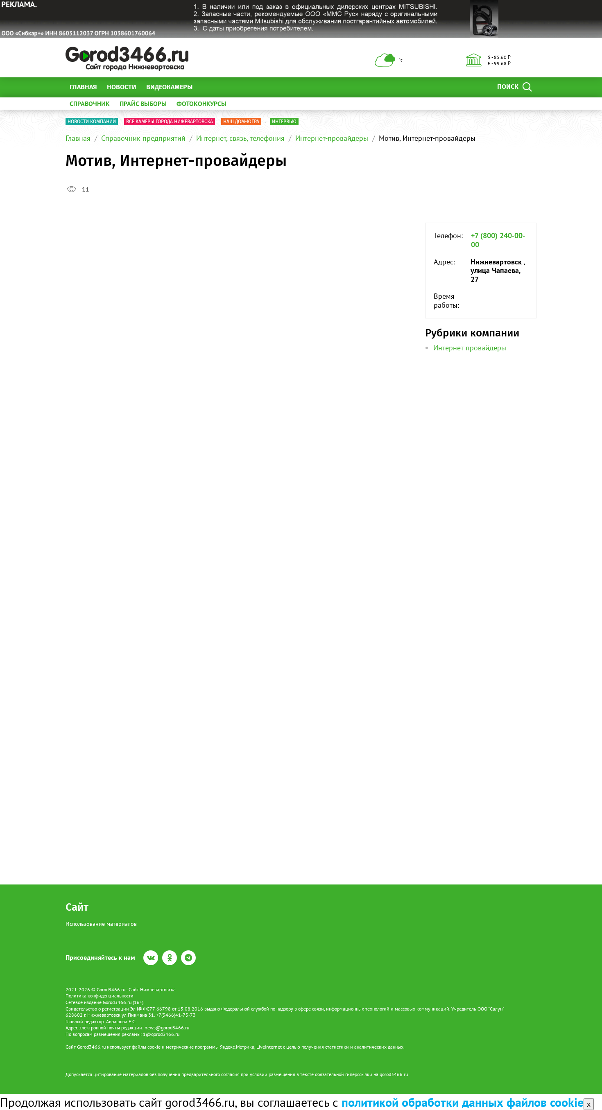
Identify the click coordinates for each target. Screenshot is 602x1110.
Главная (83, 87)
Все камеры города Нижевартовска (169, 121)
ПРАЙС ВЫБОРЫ (143, 103)
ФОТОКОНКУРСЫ (201, 103)
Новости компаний (92, 121)
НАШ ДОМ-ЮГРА (241, 121)
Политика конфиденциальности (100, 996)
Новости (121, 87)
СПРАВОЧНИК (90, 103)
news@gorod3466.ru (167, 1027)
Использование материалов (101, 923)
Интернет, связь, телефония (240, 138)
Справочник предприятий (143, 138)
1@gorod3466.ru (161, 1034)
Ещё (208, 87)
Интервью (284, 121)
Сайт (77, 907)
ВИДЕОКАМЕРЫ (169, 87)
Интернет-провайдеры (331, 138)
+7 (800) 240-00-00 (498, 240)
